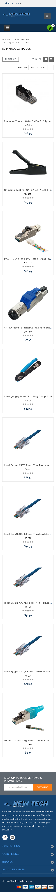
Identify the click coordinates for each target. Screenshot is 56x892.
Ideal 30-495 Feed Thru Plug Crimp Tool (28, 396)
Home (8, 39)
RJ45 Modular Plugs (18, 42)
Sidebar (11, 59)
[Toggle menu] (7, 28)
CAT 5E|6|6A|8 (22, 39)
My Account (14, 3)
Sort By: (23, 67)
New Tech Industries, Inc (21, 881)
